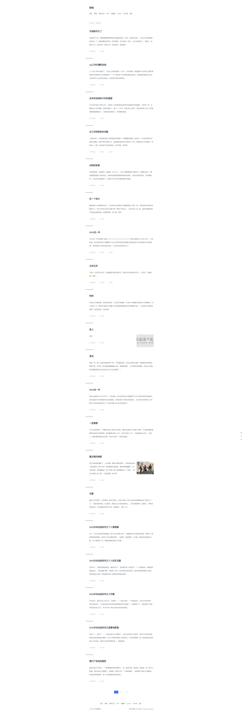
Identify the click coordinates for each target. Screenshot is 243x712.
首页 (90, 13)
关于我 (125, 13)
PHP (107, 13)
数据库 (113, 13)
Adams (152, 709)
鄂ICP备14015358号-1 (136, 709)
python (119, 13)
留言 (131, 13)
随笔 (95, 13)
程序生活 (102, 13)
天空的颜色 (97, 709)
